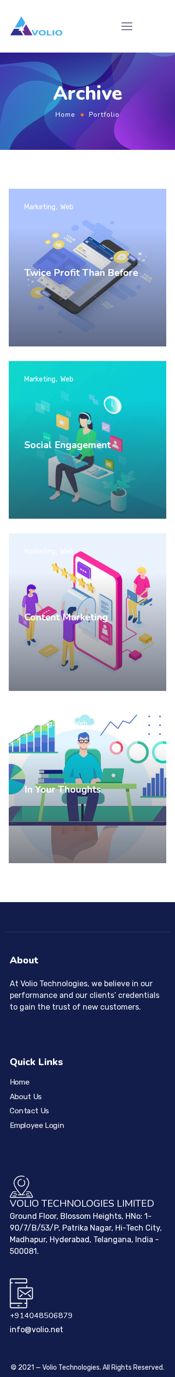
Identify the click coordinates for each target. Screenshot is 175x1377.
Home (65, 114)
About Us (26, 1096)
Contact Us (29, 1110)
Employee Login (37, 1125)
